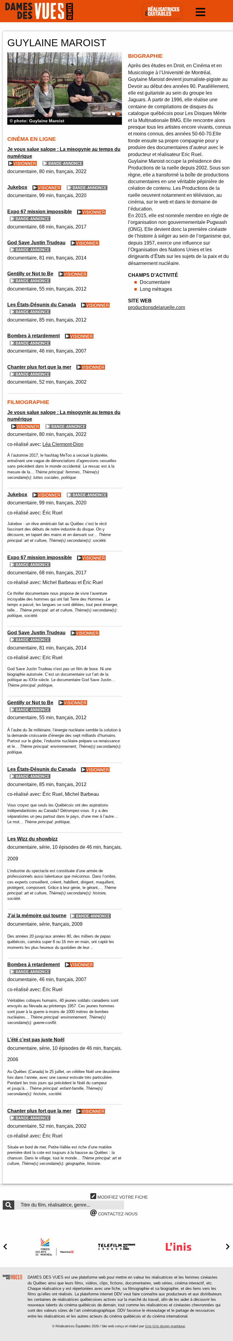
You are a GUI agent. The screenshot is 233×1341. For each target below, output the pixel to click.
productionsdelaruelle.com (156, 307)
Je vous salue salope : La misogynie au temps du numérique (63, 152)
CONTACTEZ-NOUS (117, 1213)
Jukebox (17, 187)
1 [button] (109, 114)
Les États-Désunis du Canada (41, 304)
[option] (64, 88)
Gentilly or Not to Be (30, 273)
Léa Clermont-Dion (62, 444)
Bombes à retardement (33, 335)
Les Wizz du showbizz (32, 838)
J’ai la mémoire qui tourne (36, 915)
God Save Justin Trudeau (36, 242)
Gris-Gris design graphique (165, 1326)
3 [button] (118, 114)
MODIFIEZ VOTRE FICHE (122, 1197)
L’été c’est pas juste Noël (35, 1039)
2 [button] (113, 114)
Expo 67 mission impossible (39, 211)
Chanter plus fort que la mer (39, 367)
